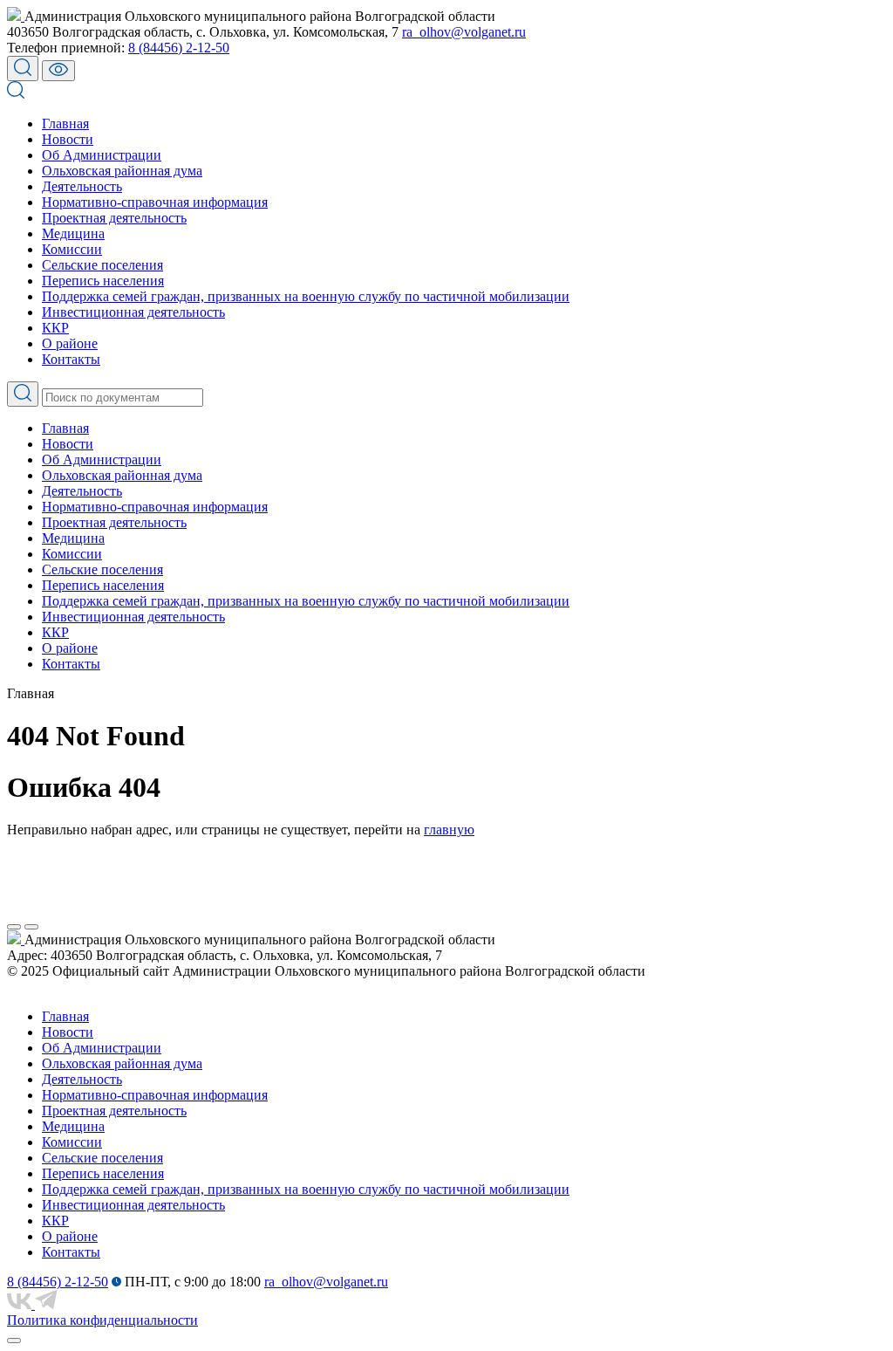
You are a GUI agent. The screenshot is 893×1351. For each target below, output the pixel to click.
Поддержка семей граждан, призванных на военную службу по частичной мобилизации (305, 296)
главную (449, 829)
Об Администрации (101, 154)
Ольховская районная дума (122, 170)
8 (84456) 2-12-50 (178, 47)
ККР (55, 327)
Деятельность (82, 186)
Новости (67, 139)
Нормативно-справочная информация (155, 202)
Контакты (71, 359)
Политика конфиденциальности (102, 1320)
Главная (65, 123)
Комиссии (72, 249)
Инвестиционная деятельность (133, 312)
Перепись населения (103, 280)
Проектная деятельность (114, 217)
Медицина (73, 233)
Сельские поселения (102, 264)
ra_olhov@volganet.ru (464, 31)
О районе (70, 343)
